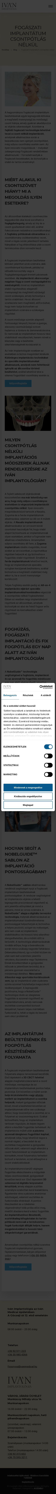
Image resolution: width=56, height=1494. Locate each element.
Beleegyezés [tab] (10, 695)
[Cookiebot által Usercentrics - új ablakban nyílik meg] (40, 687)
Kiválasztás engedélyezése (28, 796)
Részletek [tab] (28, 695)
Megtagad (28, 805)
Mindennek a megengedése (28, 787)
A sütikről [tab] (46, 695)
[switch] (48, 756)
